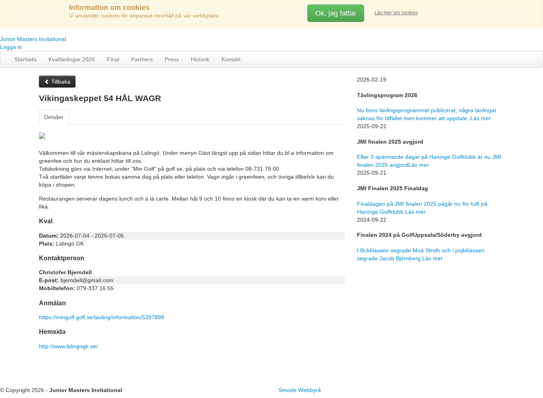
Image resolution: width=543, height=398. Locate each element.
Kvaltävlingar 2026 (71, 59)
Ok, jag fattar (335, 13)
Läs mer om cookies (396, 13)
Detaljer (54, 117)
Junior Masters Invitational (33, 39)
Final (113, 59)
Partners (142, 59)
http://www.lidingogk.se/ (68, 346)
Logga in (11, 47)
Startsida (25, 59)
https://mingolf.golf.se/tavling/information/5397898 (101, 317)
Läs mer (480, 118)
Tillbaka (60, 81)
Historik (200, 59)
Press (172, 59)
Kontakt (230, 59)
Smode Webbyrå (300, 390)
